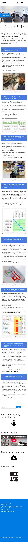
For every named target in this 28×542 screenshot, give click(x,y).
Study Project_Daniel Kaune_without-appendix (12, 157)
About (20, 537)
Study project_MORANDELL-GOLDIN (9, 118)
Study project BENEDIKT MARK (8, 70)
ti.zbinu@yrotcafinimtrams (7, 511)
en (18, 2)
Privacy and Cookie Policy (7, 537)
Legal (16, 537)
